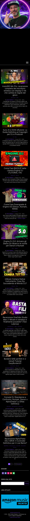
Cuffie (15, 326)
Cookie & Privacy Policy (15, 517)
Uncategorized (15, 211)
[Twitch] (3, 473)
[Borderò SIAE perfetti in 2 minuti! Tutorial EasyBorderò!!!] (15, 349)
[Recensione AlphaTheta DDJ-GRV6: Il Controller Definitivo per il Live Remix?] (15, 429)
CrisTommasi (10, 99)
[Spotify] (14, 473)
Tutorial (17, 175)
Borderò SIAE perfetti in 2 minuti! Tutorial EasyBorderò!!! (15, 361)
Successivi (19, 464)
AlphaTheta (6, 445)
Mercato (13, 286)
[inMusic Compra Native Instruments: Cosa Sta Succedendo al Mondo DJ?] (15, 269)
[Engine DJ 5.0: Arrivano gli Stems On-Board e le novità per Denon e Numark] (14, 231)
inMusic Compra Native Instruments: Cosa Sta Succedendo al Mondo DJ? (15, 281)
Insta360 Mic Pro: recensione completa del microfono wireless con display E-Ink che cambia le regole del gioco (15, 90)
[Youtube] (11, 473)
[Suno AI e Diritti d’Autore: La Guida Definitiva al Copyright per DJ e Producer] (15, 120)
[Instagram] (8, 473)
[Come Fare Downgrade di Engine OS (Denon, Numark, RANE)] (15, 195)
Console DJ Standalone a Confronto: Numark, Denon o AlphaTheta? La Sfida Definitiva (15, 400)
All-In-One (9, 406)
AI (13, 137)
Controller (18, 445)
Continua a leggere (21, 218)
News (16, 137)
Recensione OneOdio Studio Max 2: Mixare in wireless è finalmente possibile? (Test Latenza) (15, 320)
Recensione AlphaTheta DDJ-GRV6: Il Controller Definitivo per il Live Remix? (15, 441)
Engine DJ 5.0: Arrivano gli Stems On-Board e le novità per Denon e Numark (15, 243)
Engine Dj (13, 175)
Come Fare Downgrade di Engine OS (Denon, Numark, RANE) (15, 206)
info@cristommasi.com (15, 512)
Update (16, 248)
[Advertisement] (15, 44)
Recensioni (13, 97)
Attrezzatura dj (10, 326)
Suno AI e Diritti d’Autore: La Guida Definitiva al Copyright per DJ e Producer (15, 132)
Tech (17, 97)
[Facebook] (6, 473)
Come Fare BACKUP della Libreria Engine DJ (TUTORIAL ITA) (15, 170)
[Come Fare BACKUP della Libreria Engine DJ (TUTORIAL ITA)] (14, 158)
